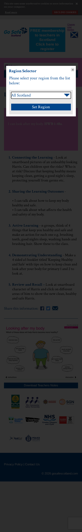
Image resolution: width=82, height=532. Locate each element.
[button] (72, 69)
